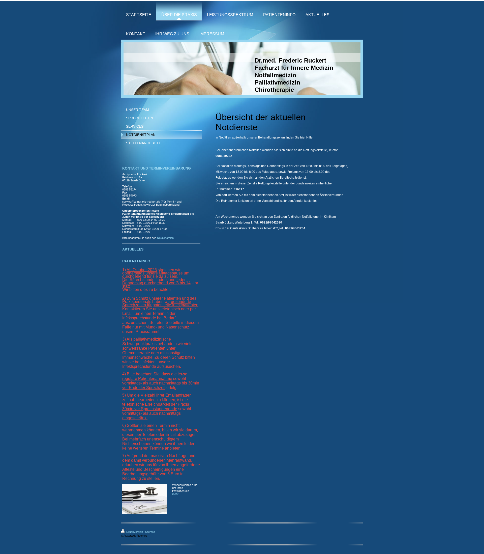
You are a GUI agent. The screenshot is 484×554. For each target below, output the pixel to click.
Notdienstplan (165, 237)
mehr (175, 493)
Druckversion (135, 531)
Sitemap (150, 531)
